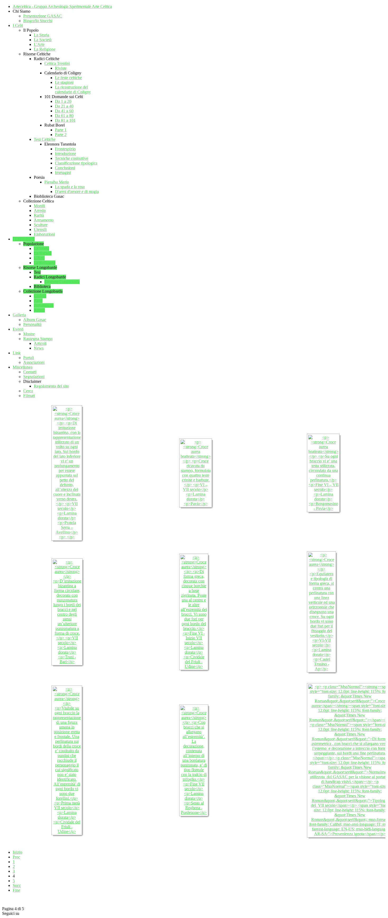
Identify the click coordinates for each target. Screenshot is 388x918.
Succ (17, 885)
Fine (16, 890)
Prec (16, 857)
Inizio (17, 852)
